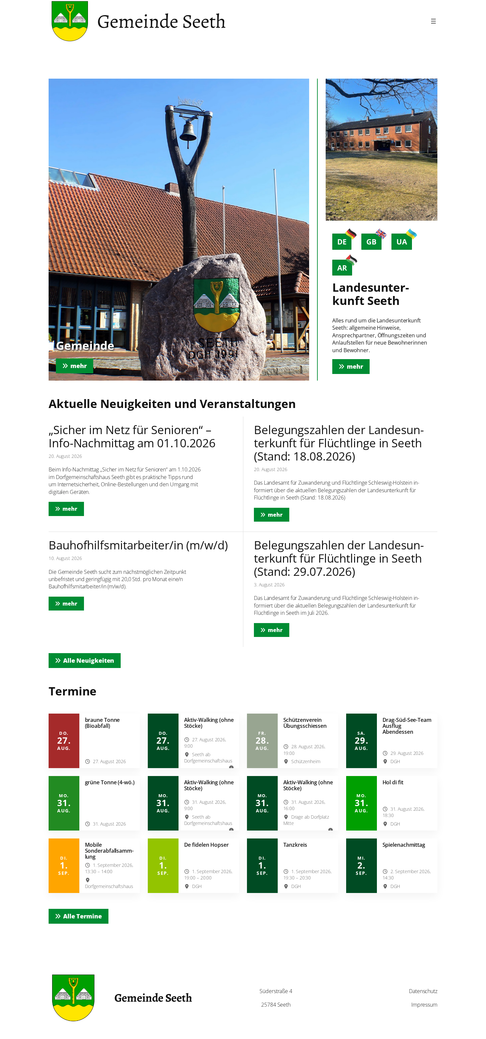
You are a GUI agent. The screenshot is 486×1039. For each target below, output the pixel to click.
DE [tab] (341, 241)
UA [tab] (401, 241)
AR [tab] (342, 268)
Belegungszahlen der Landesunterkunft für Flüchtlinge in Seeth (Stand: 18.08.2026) (339, 443)
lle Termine (82, 916)
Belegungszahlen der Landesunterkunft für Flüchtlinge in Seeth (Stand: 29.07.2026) (339, 558)
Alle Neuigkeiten (88, 660)
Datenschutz (423, 991)
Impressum (424, 1004)
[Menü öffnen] (433, 21)
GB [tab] (371, 241)
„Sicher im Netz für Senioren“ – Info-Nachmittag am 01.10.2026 (132, 436)
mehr (73, 508)
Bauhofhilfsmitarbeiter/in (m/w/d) (138, 545)
